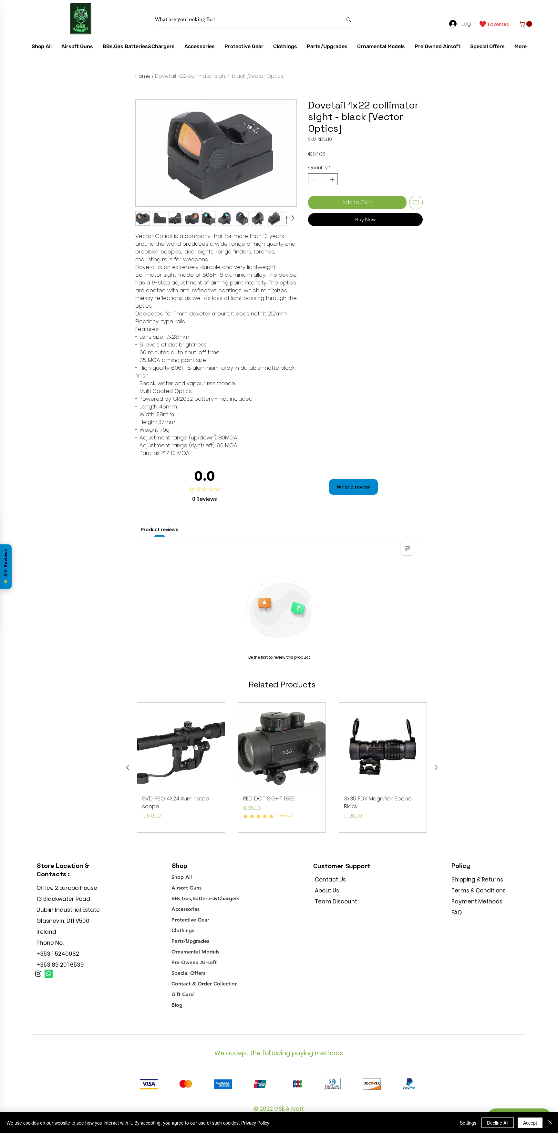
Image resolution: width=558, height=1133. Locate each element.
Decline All (497, 1122)
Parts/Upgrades (190, 941)
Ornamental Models (195, 952)
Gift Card (182, 994)
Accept (530, 1122)
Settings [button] (468, 1122)
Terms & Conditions (478, 890)
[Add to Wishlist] (416, 202)
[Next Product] (436, 767)
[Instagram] (38, 974)
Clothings (182, 930)
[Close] (550, 1123)
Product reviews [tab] (159, 529)
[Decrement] (313, 179)
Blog (176, 1005)
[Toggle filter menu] (407, 548)
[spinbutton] (323, 179)
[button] (526, 24)
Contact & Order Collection (204, 984)
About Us (327, 890)
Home (142, 76)
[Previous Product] (127, 767)
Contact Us (330, 879)
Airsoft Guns (186, 888)
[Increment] (333, 179)
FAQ (456, 912)
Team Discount (336, 901)
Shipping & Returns (477, 879)
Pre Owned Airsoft (194, 962)
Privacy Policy (255, 1122)
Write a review (353, 487)
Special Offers (188, 973)
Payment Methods (477, 901)
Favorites (498, 24)
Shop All (181, 877)
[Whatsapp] (49, 974)
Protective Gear (190, 920)
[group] (282, 767)
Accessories (185, 909)
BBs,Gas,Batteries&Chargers (205, 898)
